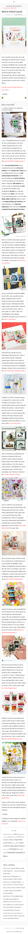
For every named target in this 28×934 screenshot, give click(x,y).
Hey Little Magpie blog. (9, 688)
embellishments (10, 837)
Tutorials (11, 852)
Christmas (11, 834)
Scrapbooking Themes (16, 846)
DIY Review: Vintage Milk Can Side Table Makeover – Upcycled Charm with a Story (14, 870)
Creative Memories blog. (11, 474)
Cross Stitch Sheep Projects (11, 910)
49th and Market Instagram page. (14, 161)
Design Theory (20, 834)
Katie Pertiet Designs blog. (14, 579)
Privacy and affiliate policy (16, 931)
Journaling (13, 843)
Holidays (11, 840)
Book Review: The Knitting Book (13, 896)
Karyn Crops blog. (9, 319)
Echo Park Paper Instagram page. (14, 371)
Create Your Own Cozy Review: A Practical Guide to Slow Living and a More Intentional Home (13, 915)
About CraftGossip (20, 928)
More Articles (9, 865)
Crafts (15, 834)
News (17, 843)
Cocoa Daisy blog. (14, 423)
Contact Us (8, 931)
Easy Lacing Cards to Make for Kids (14, 887)
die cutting (5, 837)
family (15, 837)
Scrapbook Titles (5, 849)
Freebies (19, 837)
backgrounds (6, 834)
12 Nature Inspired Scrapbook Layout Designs (12, 109)
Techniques (13, 849)
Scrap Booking (14, 6)
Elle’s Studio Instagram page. (13, 739)
